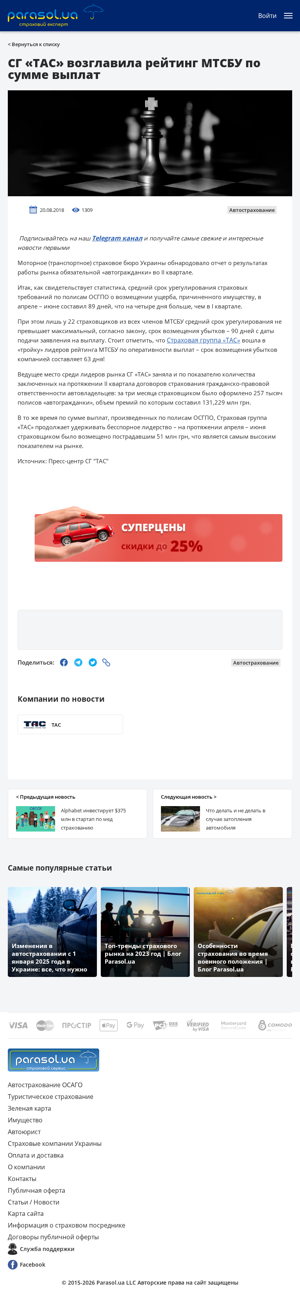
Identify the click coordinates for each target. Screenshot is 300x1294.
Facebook (32, 1264)
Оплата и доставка (36, 1155)
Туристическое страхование (50, 1096)
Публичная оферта (36, 1190)
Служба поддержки (47, 1249)
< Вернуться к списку (34, 44)
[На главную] (53, 1060)
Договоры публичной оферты (53, 1237)
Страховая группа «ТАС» (203, 340)
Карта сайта (26, 1213)
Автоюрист (24, 1131)
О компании (26, 1167)
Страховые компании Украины (55, 1143)
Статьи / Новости (33, 1202)
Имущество (25, 1120)
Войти (267, 15)
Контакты (22, 1178)
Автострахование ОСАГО (45, 1085)
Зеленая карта (29, 1108)
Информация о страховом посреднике (66, 1225)
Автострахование (252, 209)
